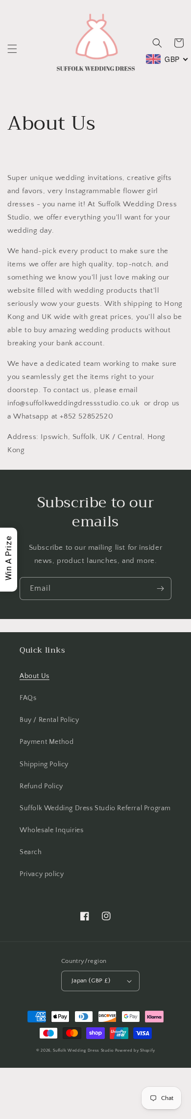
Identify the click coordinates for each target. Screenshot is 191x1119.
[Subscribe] (160, 588)
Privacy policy (42, 874)
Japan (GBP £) (91, 980)
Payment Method (46, 742)
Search (31, 852)
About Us (34, 676)
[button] (12, 49)
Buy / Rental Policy (49, 720)
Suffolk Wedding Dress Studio (84, 1050)
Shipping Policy (44, 764)
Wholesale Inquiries (51, 830)
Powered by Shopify (135, 1050)
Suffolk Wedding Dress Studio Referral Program (95, 808)
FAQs (28, 698)
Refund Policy (41, 786)
